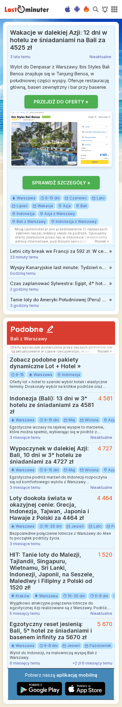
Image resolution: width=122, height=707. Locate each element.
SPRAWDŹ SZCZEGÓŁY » (61, 183)
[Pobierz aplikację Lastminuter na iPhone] (85, 694)
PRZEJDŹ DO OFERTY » (61, 102)
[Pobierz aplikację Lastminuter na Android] (39, 694)
